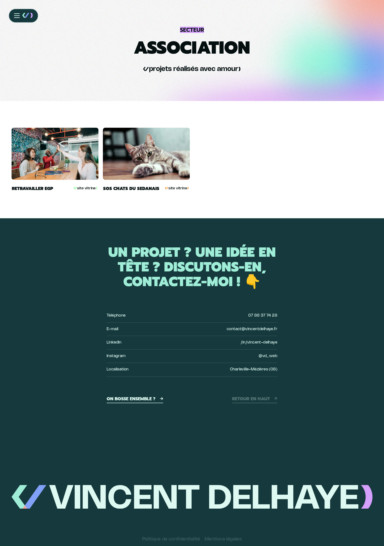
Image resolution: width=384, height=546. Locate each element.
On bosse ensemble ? (131, 398)
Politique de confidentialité (171, 539)
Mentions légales (223, 539)
